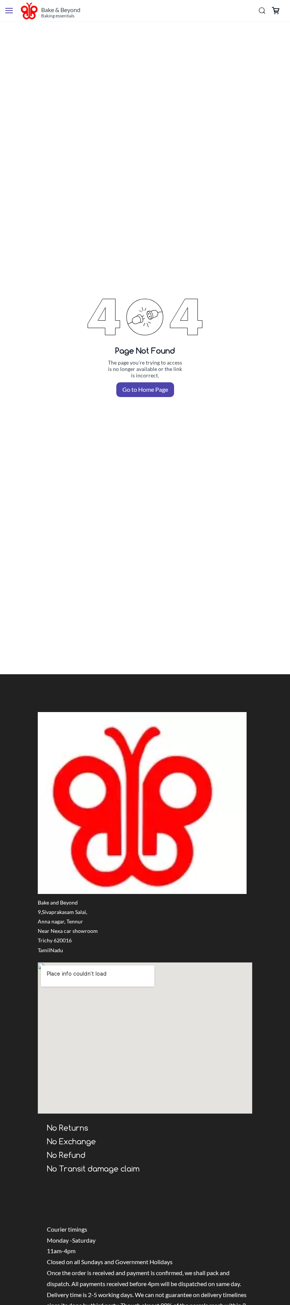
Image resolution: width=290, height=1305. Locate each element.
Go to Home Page (145, 389)
